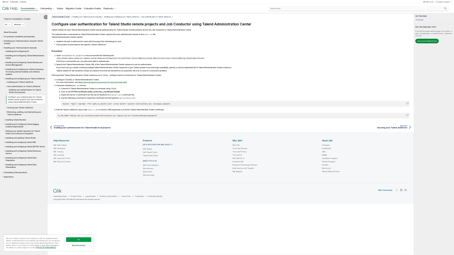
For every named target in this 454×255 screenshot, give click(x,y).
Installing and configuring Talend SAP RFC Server (25, 147)
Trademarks (139, 196)
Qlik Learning (58, 155)
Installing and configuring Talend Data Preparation (21, 159)
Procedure (419, 20)
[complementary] (434, 134)
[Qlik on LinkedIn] (401, 190)
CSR (323, 152)
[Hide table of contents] (45, 17)
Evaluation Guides (92, 8)
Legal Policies (90, 196)
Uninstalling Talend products (15, 172)
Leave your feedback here (427, 41)
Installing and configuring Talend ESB (21, 142)
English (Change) (444, 2)
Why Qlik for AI (238, 158)
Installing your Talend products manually (20, 48)
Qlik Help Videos (60, 145)
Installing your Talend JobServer (20, 82)
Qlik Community (385, 190)
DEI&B (324, 155)
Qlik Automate (148, 175)
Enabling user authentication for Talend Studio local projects (25, 91)
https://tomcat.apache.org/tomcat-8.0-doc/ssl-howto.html (102, 82)
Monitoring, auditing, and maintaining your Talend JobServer (24, 113)
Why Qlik (236, 145)
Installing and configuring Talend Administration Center (25, 57)
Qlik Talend (147, 149)
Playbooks (108, 8)
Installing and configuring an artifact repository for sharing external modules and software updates (25, 71)
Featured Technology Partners (244, 165)
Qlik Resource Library (62, 162)
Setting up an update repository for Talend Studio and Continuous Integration (23, 132)
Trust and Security (239, 148)
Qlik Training (58, 152)
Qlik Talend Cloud (150, 152)
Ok (79, 239)
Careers (325, 165)
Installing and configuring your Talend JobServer (25, 79)
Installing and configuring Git (17, 51)
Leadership (326, 148)
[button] (445, 8)
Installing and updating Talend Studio (21, 138)
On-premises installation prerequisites (19, 37)
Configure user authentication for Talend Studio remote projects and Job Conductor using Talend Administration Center (25, 99)
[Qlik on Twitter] (397, 190)
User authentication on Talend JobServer (23, 86)
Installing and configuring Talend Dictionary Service (23, 152)
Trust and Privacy (239, 152)
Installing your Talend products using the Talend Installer (23, 42)
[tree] (23, 104)
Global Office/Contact (330, 171)
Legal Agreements (60, 196)
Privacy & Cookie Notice (108, 196)
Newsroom (326, 168)
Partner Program (328, 162)
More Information (78, 245)
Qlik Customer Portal (61, 158)
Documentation (28, 8)
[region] (49, 243)
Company (326, 145)
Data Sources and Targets (243, 168)
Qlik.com (5, 2)
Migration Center (74, 8)
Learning (23, 2)
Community (14, 2)
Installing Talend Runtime (16, 120)
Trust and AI (237, 155)
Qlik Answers (148, 168)
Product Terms (76, 196)
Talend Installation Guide (17, 18)
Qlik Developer (59, 148)
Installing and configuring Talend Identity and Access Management (24, 63)
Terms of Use (126, 196)
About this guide (10, 32)
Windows (17, 24)
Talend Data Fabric (150, 156)
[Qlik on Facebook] (405, 190)
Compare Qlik (238, 162)
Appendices (8, 177)
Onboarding (46, 8)
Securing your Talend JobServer (20, 108)
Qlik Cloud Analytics (151, 165)
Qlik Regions (237, 171)
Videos (60, 8)
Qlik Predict (147, 172)
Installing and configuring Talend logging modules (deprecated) (22, 125)
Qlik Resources (428, 2)
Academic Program (330, 158)
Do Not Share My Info (155, 196)
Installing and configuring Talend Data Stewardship (21, 166)
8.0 (6, 24)
